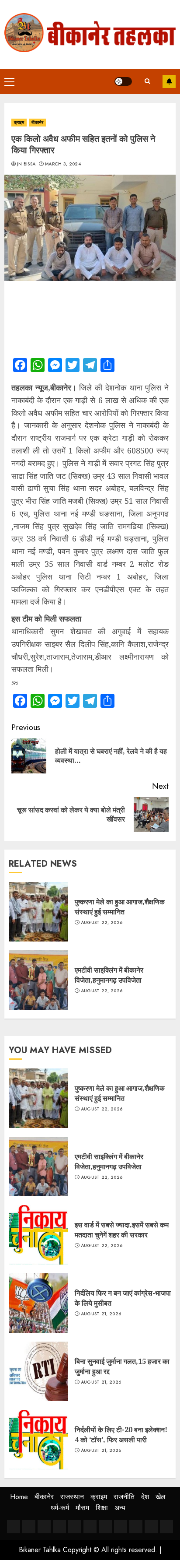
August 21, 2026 (101, 1314)
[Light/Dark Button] (123, 81)
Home (19, 1497)
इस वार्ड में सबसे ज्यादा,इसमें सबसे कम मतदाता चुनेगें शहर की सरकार (122, 1229)
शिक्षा (102, 1508)
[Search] (147, 81)
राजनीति (124, 1497)
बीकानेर (37, 122)
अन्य (119, 1508)
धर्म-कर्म (60, 1508)
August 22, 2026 (102, 923)
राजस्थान (72, 1497)
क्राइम (19, 122)
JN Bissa (26, 164)
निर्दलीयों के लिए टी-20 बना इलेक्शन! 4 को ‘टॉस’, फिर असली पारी (121, 1434)
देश (145, 1497)
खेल (161, 1497)
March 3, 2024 (63, 164)
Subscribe (169, 81)
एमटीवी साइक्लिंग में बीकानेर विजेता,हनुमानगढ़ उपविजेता (109, 974)
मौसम (82, 1508)
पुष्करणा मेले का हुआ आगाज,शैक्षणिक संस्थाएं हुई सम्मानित (120, 906)
